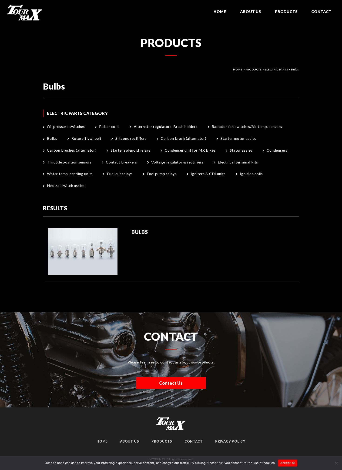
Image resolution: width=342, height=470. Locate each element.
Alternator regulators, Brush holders (166, 126)
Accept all (287, 463)
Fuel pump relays (162, 173)
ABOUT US (250, 11)
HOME (220, 11)
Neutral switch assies (66, 185)
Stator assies (241, 150)
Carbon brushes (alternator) (72, 150)
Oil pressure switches (66, 126)
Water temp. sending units (70, 173)
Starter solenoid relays (131, 150)
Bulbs (52, 138)
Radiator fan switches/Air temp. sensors (247, 126)
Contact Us (171, 383)
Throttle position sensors (69, 162)
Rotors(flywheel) (86, 138)
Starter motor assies (238, 138)
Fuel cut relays (120, 173)
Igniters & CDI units (208, 173)
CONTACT (321, 11)
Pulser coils (109, 126)
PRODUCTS (286, 11)
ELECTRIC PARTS (276, 69)
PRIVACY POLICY (230, 441)
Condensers (277, 150)
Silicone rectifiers (131, 138)
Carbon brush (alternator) (183, 138)
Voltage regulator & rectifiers (177, 162)
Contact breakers (121, 162)
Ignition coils (251, 173)
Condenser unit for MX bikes (190, 150)
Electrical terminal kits (238, 162)
